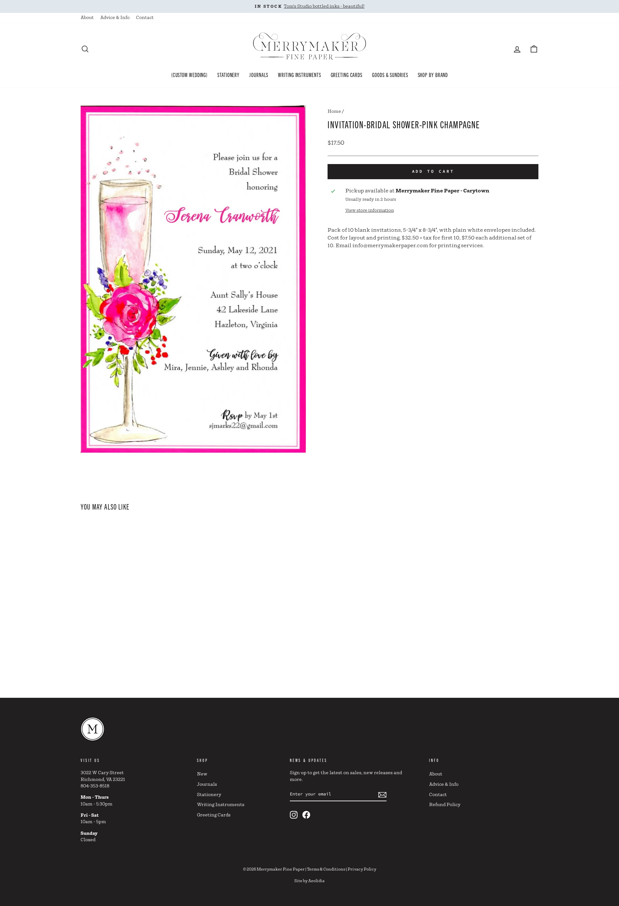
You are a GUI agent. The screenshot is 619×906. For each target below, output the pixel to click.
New (202, 774)
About (87, 18)
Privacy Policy (362, 869)
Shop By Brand (433, 74)
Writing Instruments (299, 74)
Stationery (228, 74)
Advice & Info (115, 18)
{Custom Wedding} (189, 74)
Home (334, 111)
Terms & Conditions (326, 869)
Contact (145, 18)
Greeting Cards (347, 74)
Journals (258, 74)
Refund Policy (444, 805)
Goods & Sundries (390, 74)
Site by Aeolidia (309, 881)
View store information (369, 210)
